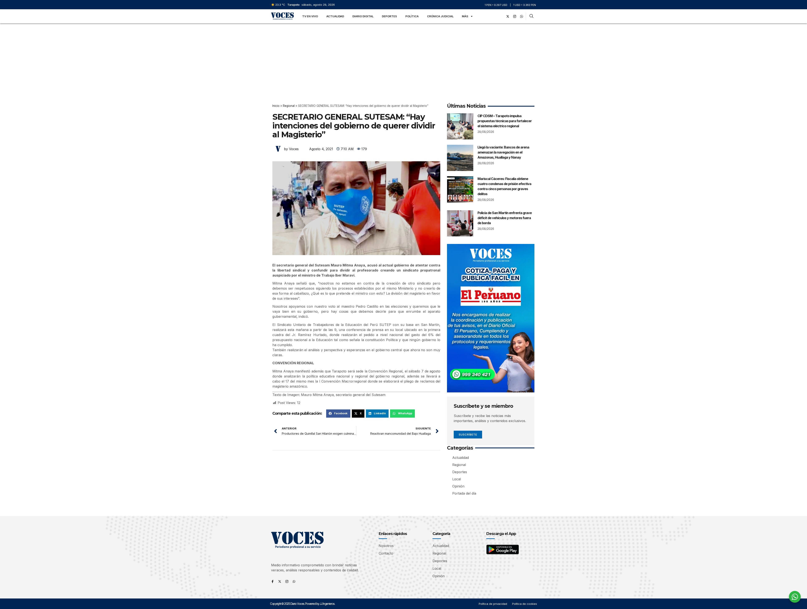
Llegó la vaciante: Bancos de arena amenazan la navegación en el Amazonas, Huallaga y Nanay (503, 152)
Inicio (276, 105)
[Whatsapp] (294, 581)
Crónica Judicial (440, 16)
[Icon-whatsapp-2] (522, 16)
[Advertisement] (403, 54)
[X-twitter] (508, 16)
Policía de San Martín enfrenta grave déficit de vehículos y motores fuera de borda (504, 218)
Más (465, 16)
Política (412, 16)
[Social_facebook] (501, 16)
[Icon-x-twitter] (279, 581)
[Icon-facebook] (272, 581)
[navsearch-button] (531, 16)
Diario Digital (362, 16)
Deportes (389, 16)
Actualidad (335, 16)
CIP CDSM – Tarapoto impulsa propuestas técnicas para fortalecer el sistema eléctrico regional (504, 121)
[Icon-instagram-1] (515, 16)
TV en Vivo (310, 16)
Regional (289, 105)
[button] (338, 413)
